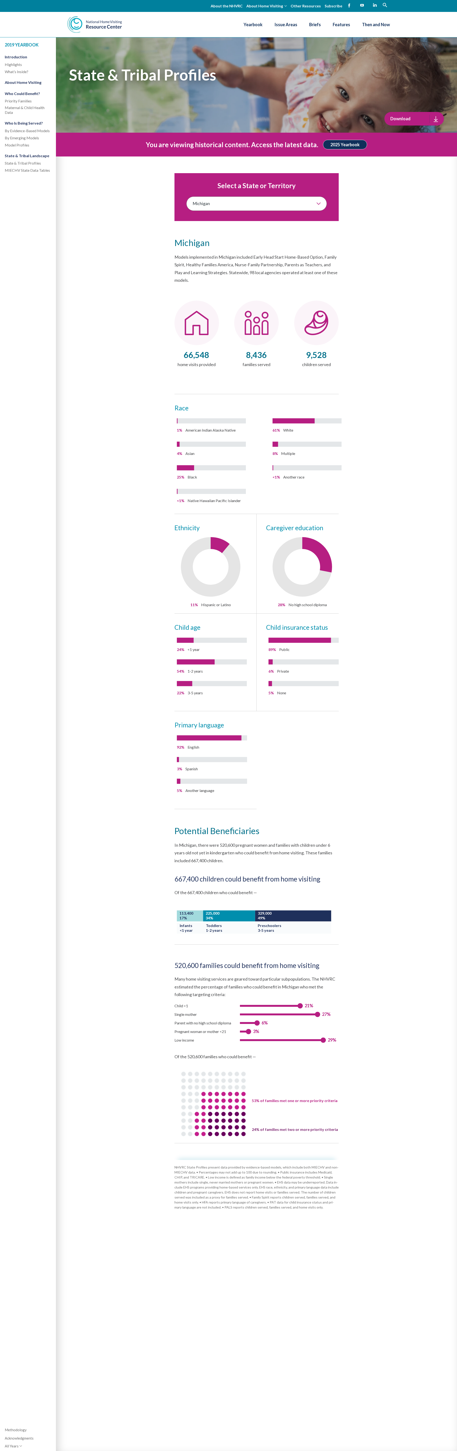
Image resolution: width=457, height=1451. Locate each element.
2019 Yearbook (22, 44)
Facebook (349, 5)
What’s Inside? (16, 71)
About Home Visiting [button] (264, 6)
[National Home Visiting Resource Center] (94, 24)
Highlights (13, 64)
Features (341, 24)
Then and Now (376, 24)
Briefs (315, 24)
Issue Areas (285, 24)
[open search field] (385, 5)
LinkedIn (375, 5)
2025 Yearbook (345, 144)
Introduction (16, 57)
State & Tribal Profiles (23, 163)
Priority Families (18, 101)
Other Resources (306, 6)
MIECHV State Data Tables (27, 170)
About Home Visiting (23, 82)
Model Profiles (17, 145)
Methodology (16, 1430)
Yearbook (253, 24)
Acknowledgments (19, 1438)
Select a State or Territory (257, 185)
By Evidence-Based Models (27, 130)
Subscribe (333, 6)
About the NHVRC (227, 6)
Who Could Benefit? (22, 93)
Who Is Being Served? (24, 123)
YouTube (362, 5)
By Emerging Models (22, 138)
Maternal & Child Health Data (25, 110)
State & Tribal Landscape (27, 155)
